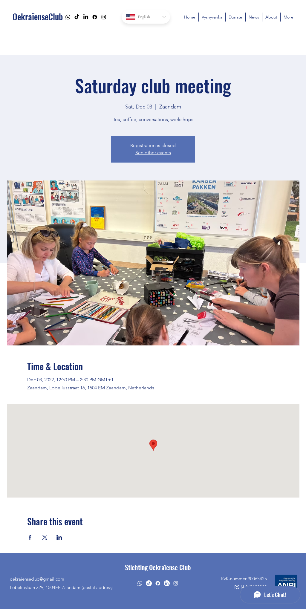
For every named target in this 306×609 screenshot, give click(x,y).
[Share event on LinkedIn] (59, 537)
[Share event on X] (45, 537)
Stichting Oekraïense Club (158, 567)
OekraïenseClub (38, 16)
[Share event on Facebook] (30, 537)
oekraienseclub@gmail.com (37, 579)
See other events (153, 152)
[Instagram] (104, 17)
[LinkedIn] (86, 17)
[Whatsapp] (68, 17)
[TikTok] (77, 17)
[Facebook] (95, 17)
